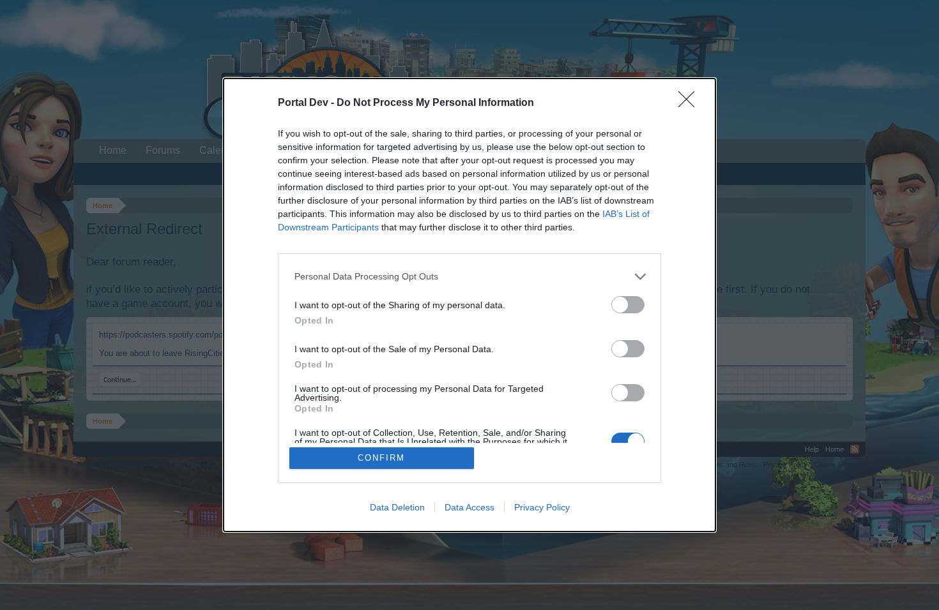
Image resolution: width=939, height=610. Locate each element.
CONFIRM (381, 458)
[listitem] (469, 276)
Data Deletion (397, 507)
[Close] (690, 103)
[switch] (628, 304)
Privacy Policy (542, 507)
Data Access (469, 507)
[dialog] (469, 305)
